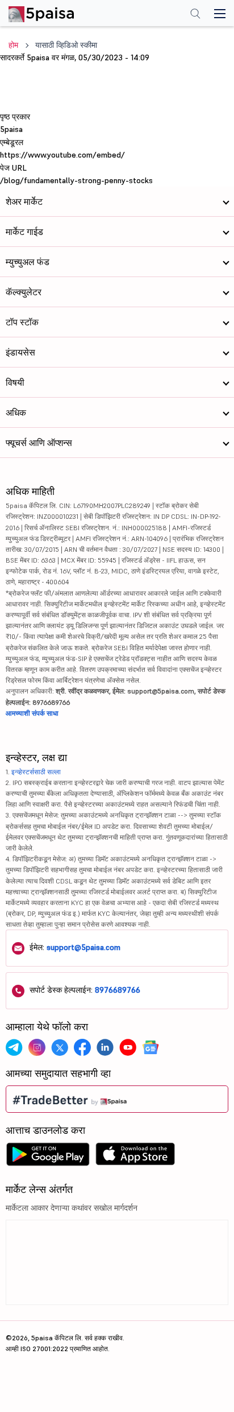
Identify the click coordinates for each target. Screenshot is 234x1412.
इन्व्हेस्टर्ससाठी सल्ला (36, 771)
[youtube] (127, 1047)
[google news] (150, 1047)
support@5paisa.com (83, 947)
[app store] (135, 1157)
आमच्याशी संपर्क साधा (32, 713)
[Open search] (195, 14)
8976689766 (117, 990)
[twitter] (59, 1047)
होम (13, 45)
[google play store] (48, 1157)
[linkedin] (105, 1047)
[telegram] (14, 1047)
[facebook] (82, 1047)
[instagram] (36, 1047)
